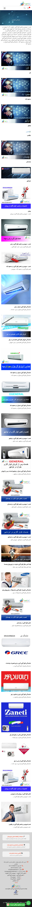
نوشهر (29, 126)
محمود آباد (28, 99)
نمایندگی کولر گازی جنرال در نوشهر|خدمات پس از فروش (16, 471)
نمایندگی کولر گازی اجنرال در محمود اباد (20, 405)
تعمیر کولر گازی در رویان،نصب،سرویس (21, 794)
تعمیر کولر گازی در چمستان (24, 623)
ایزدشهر (29, 181)
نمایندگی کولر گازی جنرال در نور (22, 307)
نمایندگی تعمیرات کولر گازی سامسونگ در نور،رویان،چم (16, 590)
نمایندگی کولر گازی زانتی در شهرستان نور (20, 735)
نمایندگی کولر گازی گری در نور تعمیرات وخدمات (18, 663)
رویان (29, 211)
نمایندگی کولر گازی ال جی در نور (22, 761)
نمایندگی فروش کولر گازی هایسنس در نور (20, 340)
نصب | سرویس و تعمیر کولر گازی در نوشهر (20, 438)
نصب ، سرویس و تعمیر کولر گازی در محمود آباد (18, 266)
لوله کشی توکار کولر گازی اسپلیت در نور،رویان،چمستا (17, 564)
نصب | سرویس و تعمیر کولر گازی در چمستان (19, 504)
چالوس (29, 135)
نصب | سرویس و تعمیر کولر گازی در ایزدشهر (19, 537)
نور (30, 73)
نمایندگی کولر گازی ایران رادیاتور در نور (21, 694)
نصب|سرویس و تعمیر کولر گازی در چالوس (20, 824)
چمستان (28, 162)
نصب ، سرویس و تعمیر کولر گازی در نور (20, 244)
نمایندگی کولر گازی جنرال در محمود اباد (20, 373)
